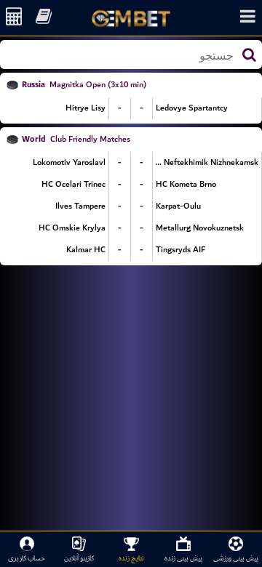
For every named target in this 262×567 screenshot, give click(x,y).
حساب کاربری (26, 557)
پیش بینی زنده (183, 557)
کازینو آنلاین (79, 557)
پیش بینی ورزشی (235, 557)
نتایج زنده (131, 557)
